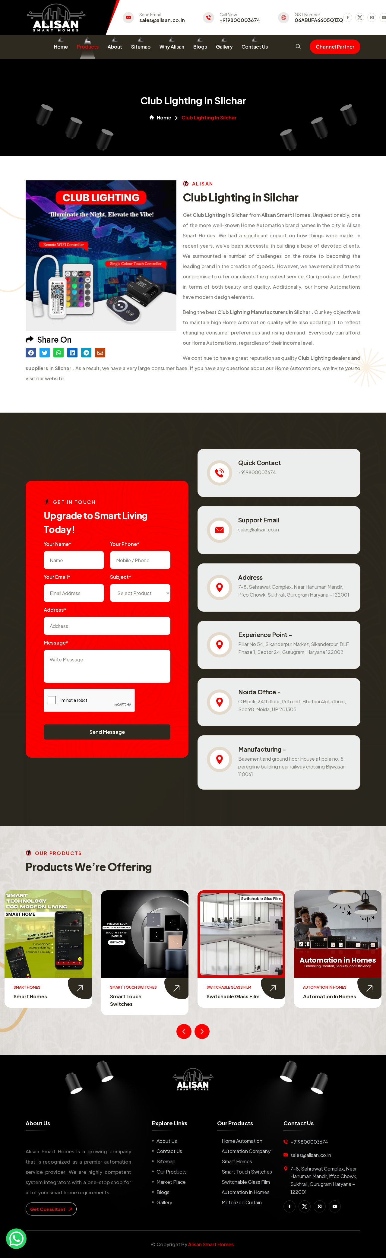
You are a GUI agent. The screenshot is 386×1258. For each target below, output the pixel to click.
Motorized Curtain (325, 996)
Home (61, 46)
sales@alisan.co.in (162, 20)
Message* (56, 642)
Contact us (169, 1151)
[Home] (193, 1079)
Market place (171, 1182)
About (115, 46)
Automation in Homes (233, 996)
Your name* (57, 544)
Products (88, 46)
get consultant (48, 1209)
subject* (120, 577)
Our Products (172, 1171)
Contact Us (255, 46)
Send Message (107, 732)
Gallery (224, 46)
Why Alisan (172, 46)
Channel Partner (335, 46)
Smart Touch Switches (247, 1171)
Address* (55, 610)
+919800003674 (240, 20)
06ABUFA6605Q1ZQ (319, 20)
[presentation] (183, 1031)
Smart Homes (237, 1161)
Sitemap (140, 46)
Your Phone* (124, 544)
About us (167, 1141)
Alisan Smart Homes (211, 1244)
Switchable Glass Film (136, 996)
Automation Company (246, 1151)
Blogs (200, 46)
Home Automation (242, 1141)
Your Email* (57, 577)
